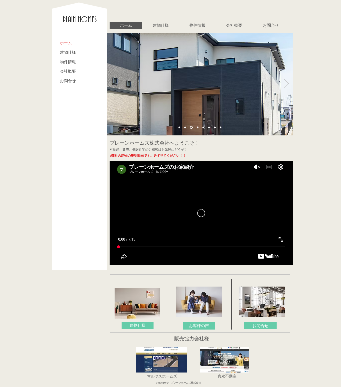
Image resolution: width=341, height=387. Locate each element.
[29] (197, 127)
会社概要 (68, 71)
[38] (209, 127)
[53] (215, 127)
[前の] (113, 84)
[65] (220, 127)
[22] (191, 127)
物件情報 (68, 62)
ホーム (66, 43)
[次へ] (286, 84)
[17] (185, 127)
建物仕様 (68, 52)
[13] (179, 127)
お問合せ (68, 81)
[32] (203, 127)
